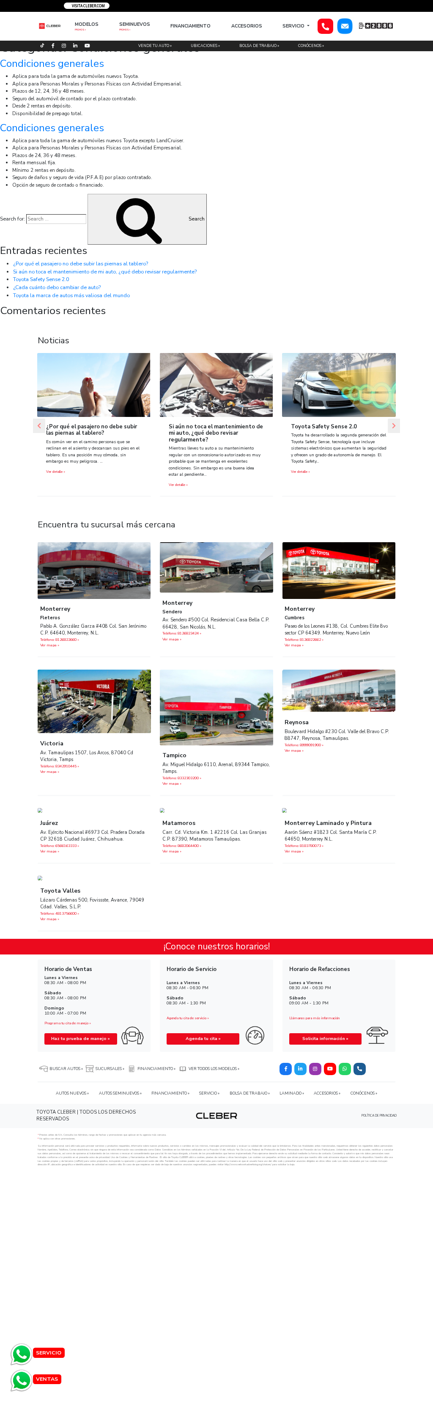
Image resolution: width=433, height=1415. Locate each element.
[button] (39, 426)
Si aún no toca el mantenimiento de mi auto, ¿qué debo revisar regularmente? (105, 271)
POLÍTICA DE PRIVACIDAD (379, 1116)
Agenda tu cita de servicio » (188, 1018)
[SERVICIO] (21, 1353)
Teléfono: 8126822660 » (59, 639)
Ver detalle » (55, 471)
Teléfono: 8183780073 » (304, 845)
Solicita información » (325, 1039)
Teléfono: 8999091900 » (304, 744)
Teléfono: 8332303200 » (181, 778)
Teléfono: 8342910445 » (59, 766)
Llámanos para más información (314, 1018)
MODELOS (87, 24)
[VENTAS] (21, 1379)
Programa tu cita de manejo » (67, 1023)
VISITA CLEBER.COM (88, 5)
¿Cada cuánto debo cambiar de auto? (57, 287)
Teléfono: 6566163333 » (59, 845)
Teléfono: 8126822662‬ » (304, 639)
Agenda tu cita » (203, 1039)
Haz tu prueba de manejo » (80, 1039)
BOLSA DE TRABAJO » (259, 45)
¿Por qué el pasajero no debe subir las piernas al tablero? (80, 263)
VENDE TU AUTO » (155, 45)
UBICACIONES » (205, 45)
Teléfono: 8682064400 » (181, 845)
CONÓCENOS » (311, 45)
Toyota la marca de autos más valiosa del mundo (71, 295)
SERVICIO (294, 26)
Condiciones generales (52, 64)
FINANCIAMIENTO (190, 26)
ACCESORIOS (246, 26)
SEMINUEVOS (134, 24)
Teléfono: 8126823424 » (181, 633)
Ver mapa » (49, 645)
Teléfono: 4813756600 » (59, 913)
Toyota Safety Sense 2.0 (41, 279)
